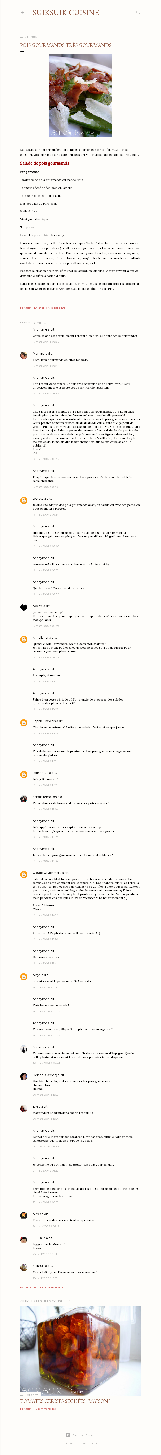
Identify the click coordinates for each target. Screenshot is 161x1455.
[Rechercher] (138, 12)
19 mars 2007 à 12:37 (45, 837)
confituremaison (45, 797)
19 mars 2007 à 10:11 (45, 681)
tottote (38, 498)
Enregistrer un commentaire (41, 1287)
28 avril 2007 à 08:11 (45, 1254)
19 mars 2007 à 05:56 (45, 486)
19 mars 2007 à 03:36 (46, 341)
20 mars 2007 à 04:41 (46, 1063)
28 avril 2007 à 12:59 (45, 1278)
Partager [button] (25, 307)
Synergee (93, 1443)
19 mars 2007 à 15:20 (45, 939)
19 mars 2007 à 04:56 (46, 459)
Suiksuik (38, 1266)
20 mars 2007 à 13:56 (46, 1118)
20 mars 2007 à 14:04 (46, 1146)
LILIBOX (39, 1238)
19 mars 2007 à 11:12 (45, 761)
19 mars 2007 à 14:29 (45, 915)
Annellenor (40, 637)
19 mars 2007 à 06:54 (46, 514)
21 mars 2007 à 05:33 (46, 1170)
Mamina (39, 353)
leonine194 (40, 773)
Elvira (36, 1106)
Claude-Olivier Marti (47, 873)
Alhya (37, 975)
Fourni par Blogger (83, 1435)
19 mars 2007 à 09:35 (46, 657)
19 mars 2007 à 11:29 (45, 785)
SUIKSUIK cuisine (66, 12)
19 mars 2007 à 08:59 (46, 625)
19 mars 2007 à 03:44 (46, 365)
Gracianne (40, 1047)
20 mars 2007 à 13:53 (46, 1094)
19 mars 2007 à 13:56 (45, 861)
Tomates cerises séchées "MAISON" (65, 1401)
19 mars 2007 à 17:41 (45, 963)
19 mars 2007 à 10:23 (45, 709)
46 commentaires (45, 1408)
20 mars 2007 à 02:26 (46, 1011)
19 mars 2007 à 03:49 (46, 393)
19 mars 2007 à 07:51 (45, 570)
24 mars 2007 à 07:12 (46, 1226)
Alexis (37, 1214)
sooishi (38, 606)
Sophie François (44, 721)
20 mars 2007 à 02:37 (46, 1035)
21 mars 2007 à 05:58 (46, 1202)
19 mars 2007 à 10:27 (45, 733)
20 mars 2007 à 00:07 (47, 987)
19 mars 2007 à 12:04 (45, 809)
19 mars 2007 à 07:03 (46, 546)
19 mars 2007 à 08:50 (46, 594)
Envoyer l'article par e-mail (50, 307)
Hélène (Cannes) (45, 1075)
